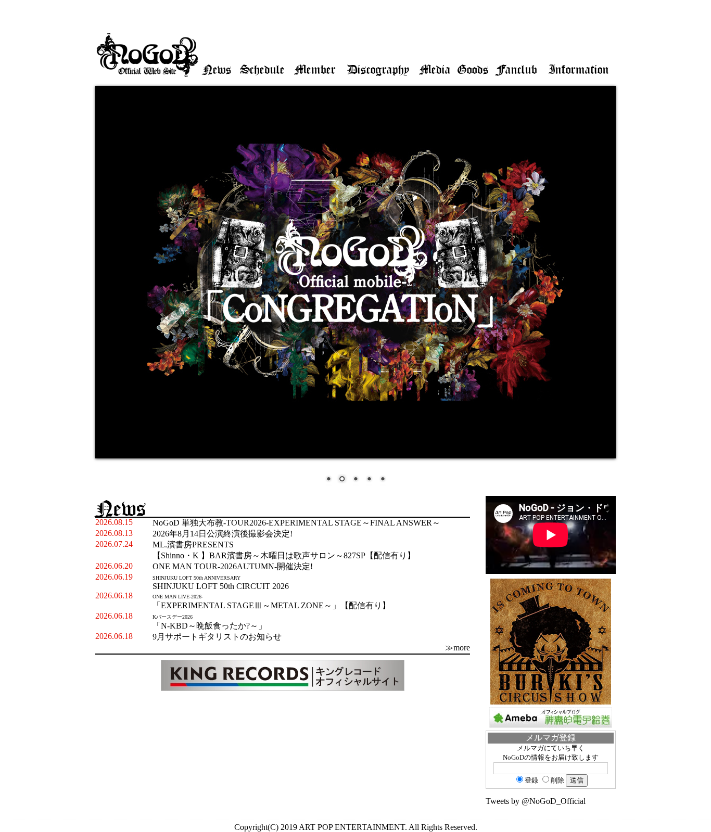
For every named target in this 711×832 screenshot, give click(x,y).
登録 (531, 780)
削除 (557, 780)
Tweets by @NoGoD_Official (536, 801)
